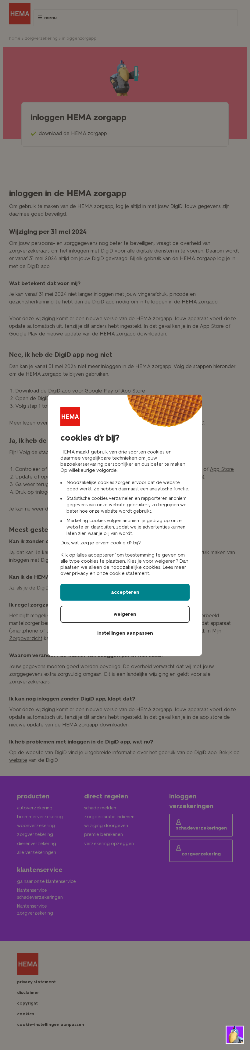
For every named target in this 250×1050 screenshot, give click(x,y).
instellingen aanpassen (125, 633)
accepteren (125, 592)
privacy (80, 573)
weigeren (125, 614)
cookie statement (129, 573)
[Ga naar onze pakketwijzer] (235, 1035)
